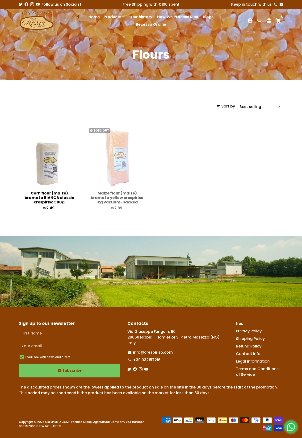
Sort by (226, 106)
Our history (141, 17)
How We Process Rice (177, 17)
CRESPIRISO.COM (57, 422)
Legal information (253, 361)
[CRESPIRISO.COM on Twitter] (21, 4)
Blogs (208, 17)
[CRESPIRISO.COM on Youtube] (38, 4)
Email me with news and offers (47, 357)
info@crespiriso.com (150, 352)
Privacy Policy (249, 331)
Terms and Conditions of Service (257, 371)
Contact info (248, 353)
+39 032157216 (144, 360)
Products (115, 17)
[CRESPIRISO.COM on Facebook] (26, 4)
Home (94, 17)
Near (240, 323)
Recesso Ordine (151, 24)
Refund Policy (248, 346)
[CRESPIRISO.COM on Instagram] (32, 4)
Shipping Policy (250, 338)
